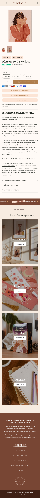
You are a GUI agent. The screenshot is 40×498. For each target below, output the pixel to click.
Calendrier (15, 168)
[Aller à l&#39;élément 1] (3, 49)
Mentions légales (20, 460)
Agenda (4, 168)
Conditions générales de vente (20, 465)
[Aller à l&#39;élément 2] (9, 49)
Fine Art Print (6, 57)
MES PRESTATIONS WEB (20, 455)
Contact (20, 470)
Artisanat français (17, 57)
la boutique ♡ (20, 450)
